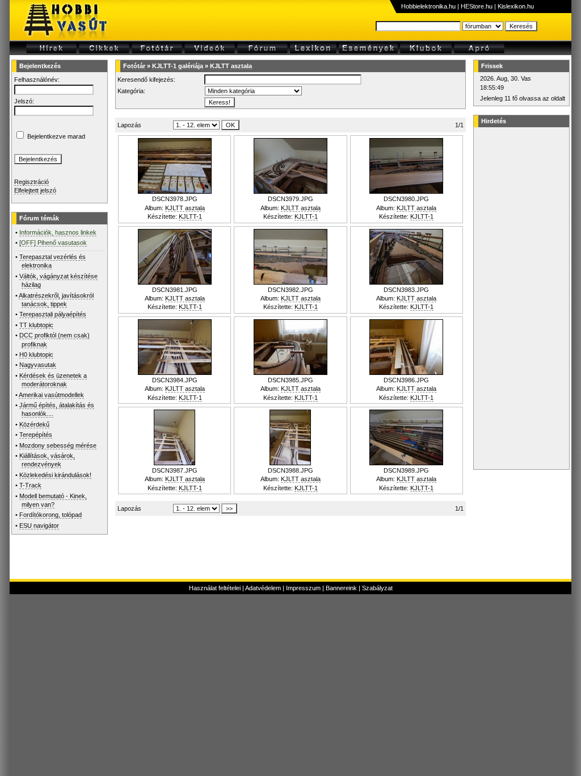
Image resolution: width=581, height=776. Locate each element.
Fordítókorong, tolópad (50, 514)
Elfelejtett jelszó (35, 190)
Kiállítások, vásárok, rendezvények (47, 460)
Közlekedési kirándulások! (55, 475)
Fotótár (134, 65)
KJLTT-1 (190, 216)
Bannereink (341, 588)
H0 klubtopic (36, 354)
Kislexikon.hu (516, 6)
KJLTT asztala (231, 65)
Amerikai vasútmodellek (51, 394)
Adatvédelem (263, 588)
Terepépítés (35, 434)
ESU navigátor (39, 525)
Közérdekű (34, 424)
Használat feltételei (215, 588)
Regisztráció (31, 181)
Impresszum (303, 588)
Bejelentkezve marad (56, 136)
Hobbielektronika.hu (428, 6)
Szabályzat (377, 588)
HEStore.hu (476, 6)
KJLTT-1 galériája (177, 65)
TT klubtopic (36, 325)
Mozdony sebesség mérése (57, 445)
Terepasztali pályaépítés (52, 314)
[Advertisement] (519, 298)
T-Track (30, 485)
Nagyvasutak (37, 364)
